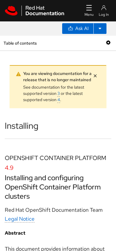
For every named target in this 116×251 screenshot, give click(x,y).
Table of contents (20, 43)
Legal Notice (20, 218)
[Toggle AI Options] (99, 28)
